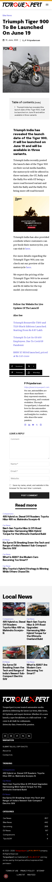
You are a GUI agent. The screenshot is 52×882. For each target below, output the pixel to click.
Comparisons (8, 514)
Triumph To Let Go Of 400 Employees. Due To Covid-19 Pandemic (28, 341)
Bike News (7, 16)
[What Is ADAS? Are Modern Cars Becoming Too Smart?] (38, 652)
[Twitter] (23, 736)
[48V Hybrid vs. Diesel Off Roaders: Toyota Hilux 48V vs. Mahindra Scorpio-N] (14, 609)
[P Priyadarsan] (18, 403)
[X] (37, 424)
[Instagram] (25, 424)
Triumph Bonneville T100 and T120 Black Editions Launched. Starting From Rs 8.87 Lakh (29, 326)
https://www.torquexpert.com (36, 387)
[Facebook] (17, 736)
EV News (6, 540)
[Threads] (41, 424)
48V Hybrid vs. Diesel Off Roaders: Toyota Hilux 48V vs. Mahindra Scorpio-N (14, 628)
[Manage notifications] (6, 876)
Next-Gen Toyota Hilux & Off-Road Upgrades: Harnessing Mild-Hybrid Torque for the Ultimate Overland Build (24, 531)
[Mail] (33, 424)
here (27, 248)
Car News (6, 525)
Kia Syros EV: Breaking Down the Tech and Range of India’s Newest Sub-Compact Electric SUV (26, 546)
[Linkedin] (29, 424)
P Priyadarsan (32, 40)
